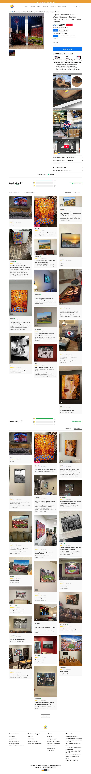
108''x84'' (61, 36)
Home (26, 6)
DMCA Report (38, 767)
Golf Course (12, 736)
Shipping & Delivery (33, 741)
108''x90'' (67, 36)
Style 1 (66, 27)
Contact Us (53, 6)
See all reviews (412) (14, 185)
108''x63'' (65, 33)
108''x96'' (73, 36)
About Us (30, 736)
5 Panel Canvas (13, 739)
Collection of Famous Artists (16, 746)
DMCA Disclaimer (51, 748)
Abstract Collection (14, 741)
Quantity (55, 42)
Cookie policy (50, 750)
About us (45, 6)
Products (32, 6)
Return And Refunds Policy (34, 743)
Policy (38, 6)
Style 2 (60, 30)
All (12, 11)
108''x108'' (56, 38)
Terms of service (51, 746)
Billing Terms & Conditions (53, 743)
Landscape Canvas (14, 743)
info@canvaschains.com (75, 747)
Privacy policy (50, 736)
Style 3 (65, 30)
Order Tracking (62, 6)
